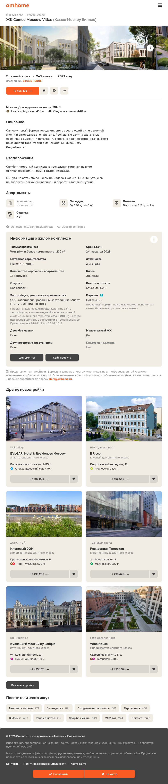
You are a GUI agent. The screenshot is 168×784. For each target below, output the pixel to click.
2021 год (114, 718)
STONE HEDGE (32, 80)
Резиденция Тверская (107, 548)
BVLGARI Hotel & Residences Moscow (38, 453)
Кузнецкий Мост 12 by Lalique (33, 644)
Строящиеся (135, 708)
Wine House (99, 644)
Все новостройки (22, 685)
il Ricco (95, 453)
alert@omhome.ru (60, 379)
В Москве (18, 718)
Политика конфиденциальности (44, 763)
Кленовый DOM (22, 548)
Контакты (12, 763)
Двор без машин (83, 718)
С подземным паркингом (96, 708)
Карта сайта (78, 763)
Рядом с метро (48, 718)
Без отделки (58, 708)
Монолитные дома (24, 708)
